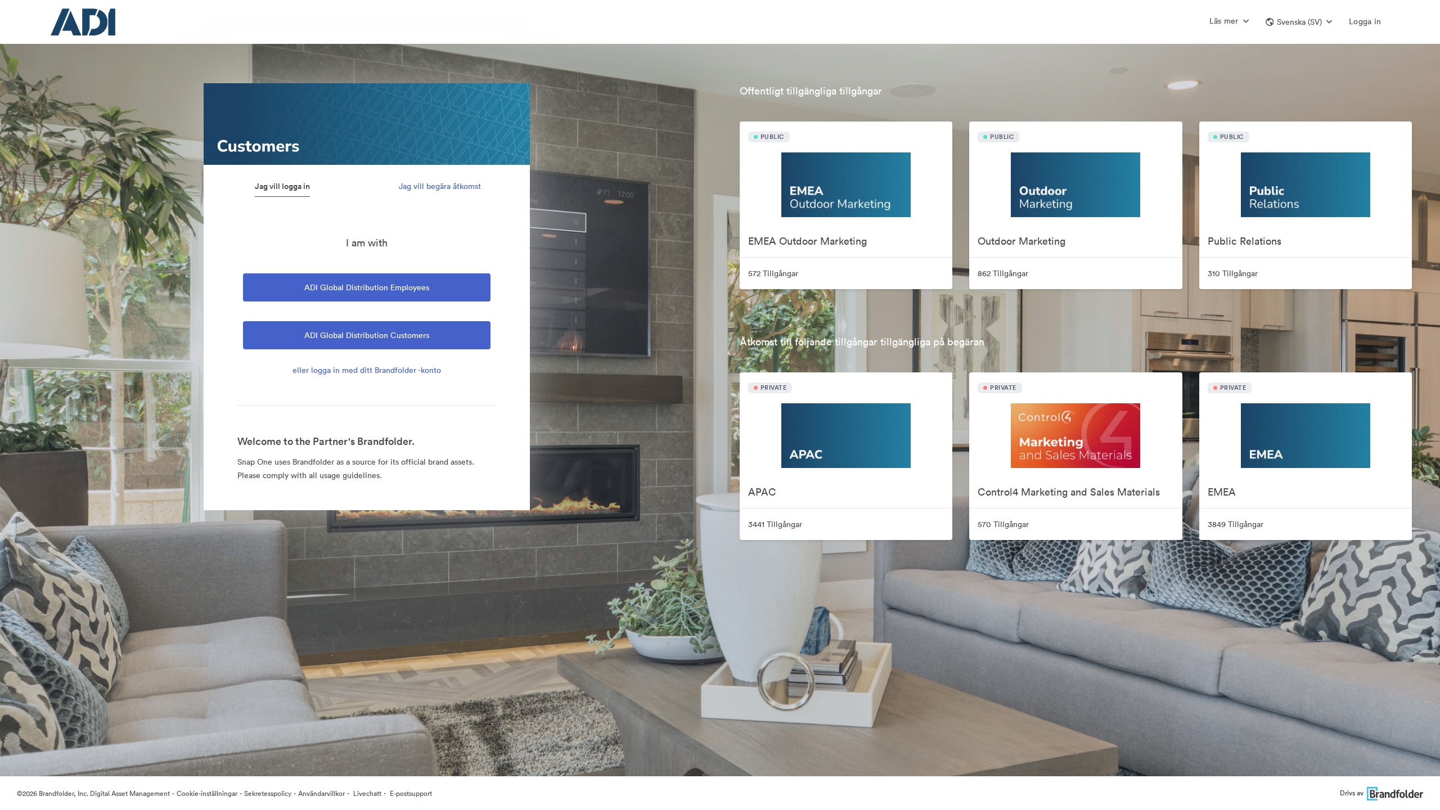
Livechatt (366, 793)
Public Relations (1244, 241)
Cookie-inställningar (207, 793)
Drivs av (1352, 793)
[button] (1298, 22)
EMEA (1222, 491)
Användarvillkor (321, 793)
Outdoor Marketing (1021, 241)
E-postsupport (410, 793)
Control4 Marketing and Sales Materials (1069, 491)
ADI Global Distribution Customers (366, 335)
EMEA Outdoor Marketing (807, 241)
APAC (762, 491)
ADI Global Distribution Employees (366, 287)
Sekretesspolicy (267, 793)
